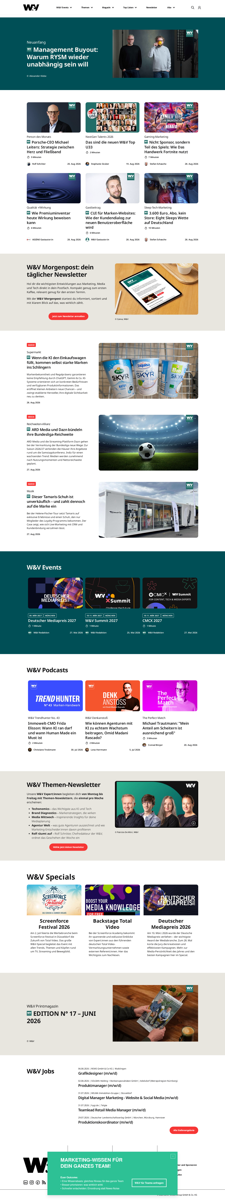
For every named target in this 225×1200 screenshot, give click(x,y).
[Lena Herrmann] (87, 750)
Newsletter (151, 7)
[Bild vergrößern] (194, 823)
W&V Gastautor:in (100, 239)
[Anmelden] (199, 7)
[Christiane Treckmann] (30, 750)
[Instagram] (31, 1182)
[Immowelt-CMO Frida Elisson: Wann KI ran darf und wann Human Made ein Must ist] (55, 695)
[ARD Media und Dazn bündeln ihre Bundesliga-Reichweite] (148, 443)
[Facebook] (37, 1182)
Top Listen (128, 7)
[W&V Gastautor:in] (87, 240)
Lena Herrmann (99, 749)
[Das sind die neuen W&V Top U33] (112, 117)
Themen (85, 7)
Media (31, 417)
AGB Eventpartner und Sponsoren (179, 1164)
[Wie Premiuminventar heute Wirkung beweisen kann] (54, 188)
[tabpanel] (55, 606)
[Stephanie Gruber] (87, 164)
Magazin (106, 7)
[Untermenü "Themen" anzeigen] (92, 7)
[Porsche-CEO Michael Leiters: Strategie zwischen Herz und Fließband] (54, 117)
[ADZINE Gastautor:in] (28, 240)
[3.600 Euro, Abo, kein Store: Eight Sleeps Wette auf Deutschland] (171, 188)
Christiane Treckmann (45, 749)
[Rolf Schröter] (28, 164)
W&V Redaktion (41, 632)
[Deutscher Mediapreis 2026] (171, 923)
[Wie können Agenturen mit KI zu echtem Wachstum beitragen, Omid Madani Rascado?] (112, 695)
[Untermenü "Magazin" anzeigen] (113, 7)
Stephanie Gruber (100, 163)
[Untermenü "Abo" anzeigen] (174, 7)
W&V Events (62, 7)
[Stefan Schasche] (146, 164)
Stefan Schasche (158, 163)
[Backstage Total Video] (112, 923)
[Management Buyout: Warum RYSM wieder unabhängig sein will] (157, 54)
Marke (31, 345)
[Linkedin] (25, 1182)
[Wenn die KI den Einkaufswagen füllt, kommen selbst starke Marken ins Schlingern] (148, 371)
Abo (169, 7)
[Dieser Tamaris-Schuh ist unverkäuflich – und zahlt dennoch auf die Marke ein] (148, 510)
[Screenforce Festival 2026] (54, 923)
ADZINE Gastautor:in (42, 239)
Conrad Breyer (155, 744)
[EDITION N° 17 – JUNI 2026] (157, 1014)
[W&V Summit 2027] (112, 593)
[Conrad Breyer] (144, 745)
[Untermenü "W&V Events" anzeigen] (71, 7)
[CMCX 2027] (169, 593)
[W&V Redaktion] (30, 633)
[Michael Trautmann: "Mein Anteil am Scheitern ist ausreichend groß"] (169, 695)
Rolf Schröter (39, 163)
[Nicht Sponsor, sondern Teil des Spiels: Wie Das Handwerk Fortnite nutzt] (171, 117)
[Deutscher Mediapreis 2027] (55, 593)
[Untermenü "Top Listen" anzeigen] (136, 7)
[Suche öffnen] (192, 7)
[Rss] (43, 1182)
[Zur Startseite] (43, 1165)
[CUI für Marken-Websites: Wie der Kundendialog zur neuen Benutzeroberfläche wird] (112, 188)
